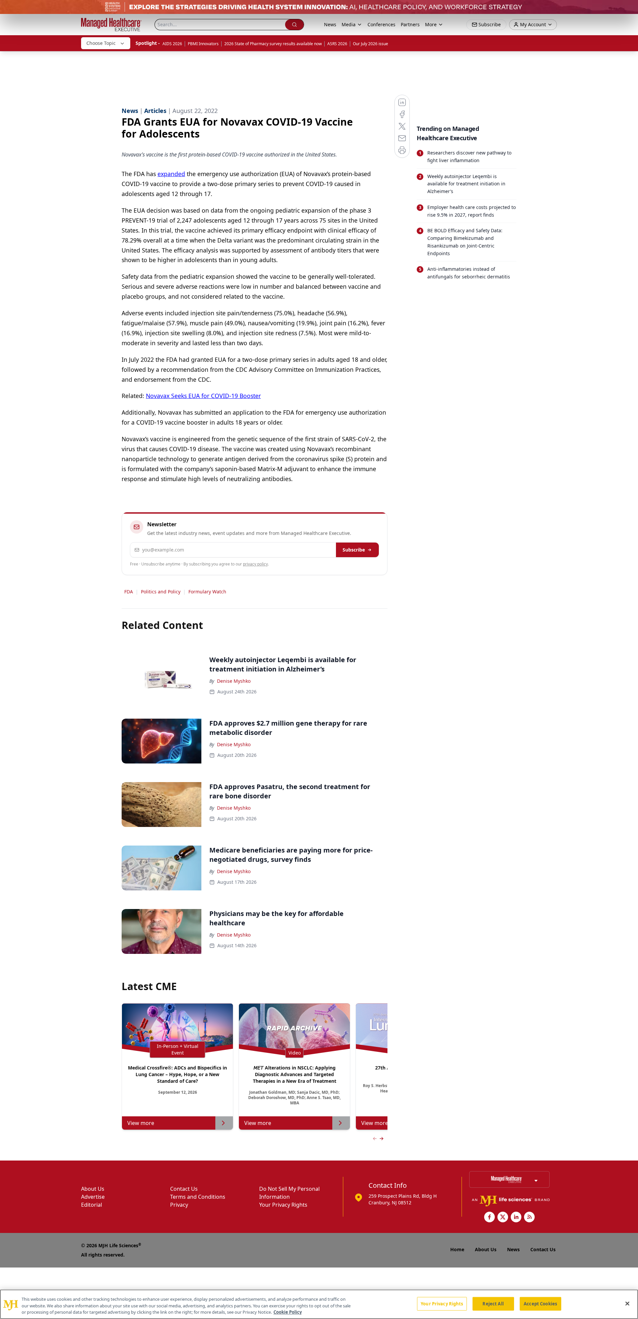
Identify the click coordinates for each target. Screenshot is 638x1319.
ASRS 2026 (337, 44)
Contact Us (184, 1188)
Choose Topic (101, 43)
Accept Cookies (540, 1303)
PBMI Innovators (203, 44)
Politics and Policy (160, 591)
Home (457, 1249)
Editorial (91, 1204)
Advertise (93, 1196)
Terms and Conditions (197, 1196)
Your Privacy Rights (283, 1204)
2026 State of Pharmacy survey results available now (273, 44)
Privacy (179, 1204)
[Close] (627, 1303)
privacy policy (255, 564)
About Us (92, 1188)
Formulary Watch (207, 591)
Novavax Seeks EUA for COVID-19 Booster (203, 396)
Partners (410, 24)
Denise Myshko (234, 681)
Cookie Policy (287, 1312)
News (330, 24)
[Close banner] (629, 8)
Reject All (492, 1303)
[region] (319, 1304)
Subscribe (354, 550)
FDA (128, 591)
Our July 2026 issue (370, 44)
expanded (171, 174)
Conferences (381, 24)
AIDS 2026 (172, 44)
